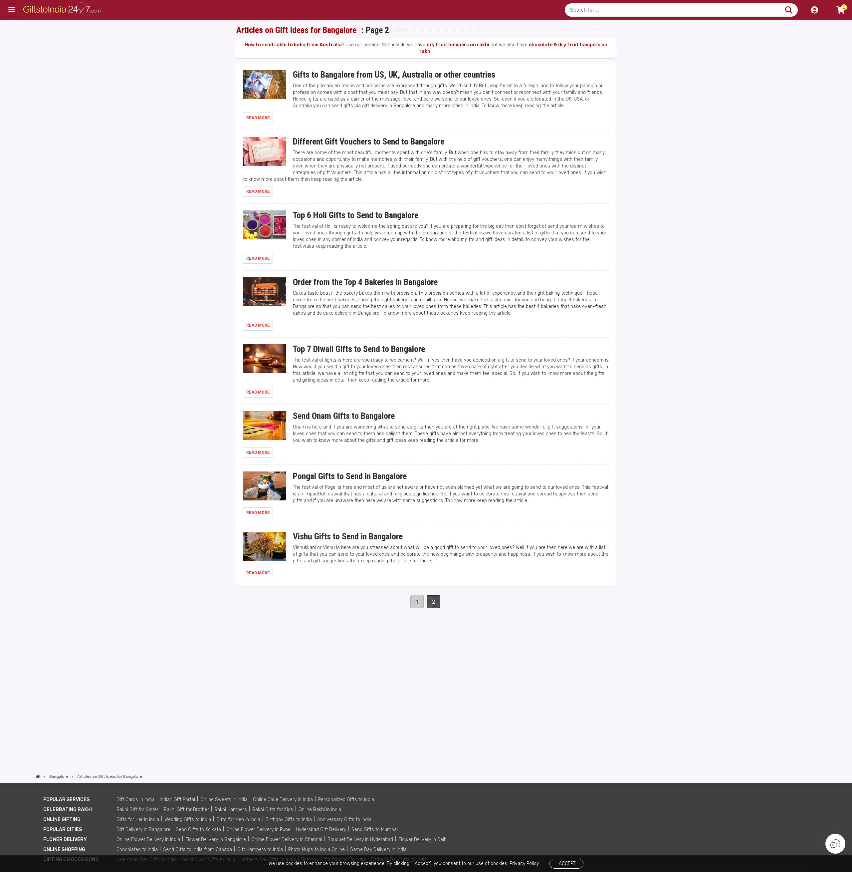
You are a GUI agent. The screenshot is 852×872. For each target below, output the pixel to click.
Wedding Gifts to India (187, 819)
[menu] (11, 10)
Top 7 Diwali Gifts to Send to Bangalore (359, 349)
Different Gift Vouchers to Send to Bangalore (368, 141)
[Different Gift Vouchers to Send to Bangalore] (264, 154)
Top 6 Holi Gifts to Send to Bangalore (355, 215)
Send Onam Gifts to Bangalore (344, 416)
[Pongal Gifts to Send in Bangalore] (264, 488)
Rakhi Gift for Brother (186, 809)
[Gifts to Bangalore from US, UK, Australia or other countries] (264, 87)
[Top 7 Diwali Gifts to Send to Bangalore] (264, 361)
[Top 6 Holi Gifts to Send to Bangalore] (264, 227)
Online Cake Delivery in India (283, 799)
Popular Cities (62, 829)
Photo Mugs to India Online (316, 849)
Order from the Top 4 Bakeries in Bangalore (365, 282)
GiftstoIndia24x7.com (63, 10)
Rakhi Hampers (230, 809)
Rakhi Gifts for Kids (272, 809)
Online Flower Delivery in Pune (258, 829)
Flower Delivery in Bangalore (215, 839)
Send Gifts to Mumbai (374, 829)
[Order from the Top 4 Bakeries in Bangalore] (264, 294)
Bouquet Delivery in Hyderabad (360, 839)
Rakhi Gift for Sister (137, 809)
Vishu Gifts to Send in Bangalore (348, 536)
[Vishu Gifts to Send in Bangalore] (264, 549)
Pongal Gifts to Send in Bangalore (350, 476)
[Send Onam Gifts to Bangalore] (264, 428)
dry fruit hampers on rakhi (458, 45)
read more (258, 118)
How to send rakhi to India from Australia (293, 45)
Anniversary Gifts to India (344, 819)
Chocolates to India (137, 849)
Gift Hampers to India (260, 849)
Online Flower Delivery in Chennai (286, 839)
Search (788, 10)
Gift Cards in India (135, 799)
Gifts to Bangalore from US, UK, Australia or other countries (394, 75)
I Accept (565, 863)
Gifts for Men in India (238, 819)
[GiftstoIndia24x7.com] (38, 776)
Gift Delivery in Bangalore (143, 829)
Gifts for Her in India (137, 819)
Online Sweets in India (224, 799)
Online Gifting (62, 819)
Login (814, 10)
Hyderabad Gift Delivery (321, 829)
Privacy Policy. (524, 863)
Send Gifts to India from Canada (197, 849)
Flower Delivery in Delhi (423, 839)
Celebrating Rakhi (67, 809)
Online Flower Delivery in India (148, 839)
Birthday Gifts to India (289, 819)
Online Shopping (64, 849)
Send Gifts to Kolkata (198, 829)
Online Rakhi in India (320, 809)
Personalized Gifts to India (346, 799)
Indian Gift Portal (177, 799)
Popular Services (66, 799)
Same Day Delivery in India (378, 849)
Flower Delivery (65, 839)
